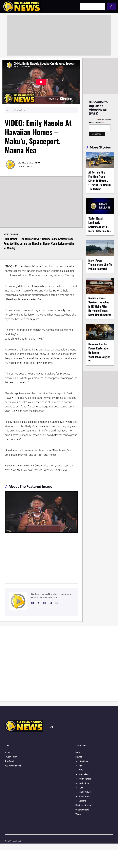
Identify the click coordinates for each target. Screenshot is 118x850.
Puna (81, 787)
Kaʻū (81, 770)
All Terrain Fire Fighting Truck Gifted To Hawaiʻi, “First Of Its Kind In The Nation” (99, 180)
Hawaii (78, 756)
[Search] (111, 6)
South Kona (84, 796)
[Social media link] (32, 603)
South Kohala (85, 792)
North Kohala (85, 778)
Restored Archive (83, 805)
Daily (77, 752)
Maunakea (83, 774)
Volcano (82, 801)
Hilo (80, 765)
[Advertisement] (59, 35)
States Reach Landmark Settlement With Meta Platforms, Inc (99, 224)
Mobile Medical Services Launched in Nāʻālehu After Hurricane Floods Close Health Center (99, 306)
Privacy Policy (11, 756)
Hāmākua (83, 761)
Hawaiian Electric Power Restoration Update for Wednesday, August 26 (99, 352)
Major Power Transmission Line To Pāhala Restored (100, 264)
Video (78, 814)
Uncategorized (82, 809)
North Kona (84, 783)
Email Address (96, 122)
